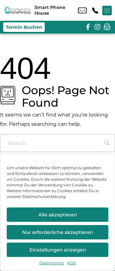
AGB (71, 262)
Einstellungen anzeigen (57, 250)
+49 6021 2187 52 (95, 10)
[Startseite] (17, 10)
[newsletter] (107, 27)
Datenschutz (51, 262)
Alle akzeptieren (57, 215)
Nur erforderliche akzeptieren (57, 232)
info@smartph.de (82, 10)
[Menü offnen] (107, 10)
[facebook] (88, 27)
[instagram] (97, 27)
